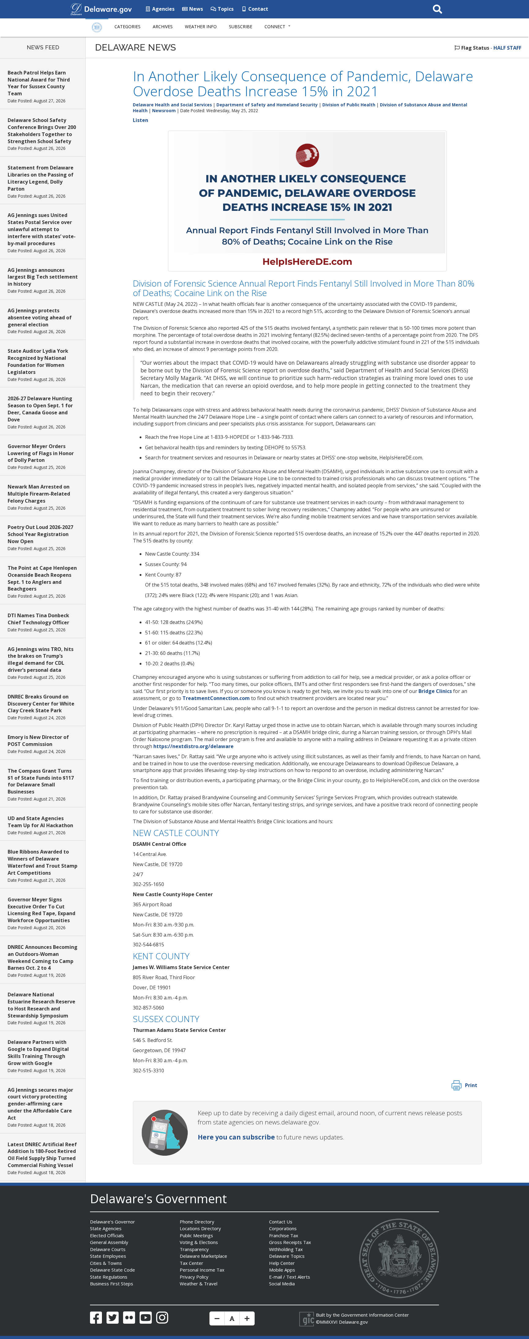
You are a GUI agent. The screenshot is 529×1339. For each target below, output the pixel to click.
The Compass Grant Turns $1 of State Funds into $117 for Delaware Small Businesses (41, 781)
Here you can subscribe (236, 1137)
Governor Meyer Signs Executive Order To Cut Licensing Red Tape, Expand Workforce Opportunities (41, 910)
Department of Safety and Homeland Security (267, 105)
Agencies (162, 9)
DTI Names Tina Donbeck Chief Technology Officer (38, 619)
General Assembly (109, 1242)
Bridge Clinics (435, 691)
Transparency (194, 1249)
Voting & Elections (199, 1242)
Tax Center (191, 1263)
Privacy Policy (194, 1277)
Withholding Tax (286, 1249)
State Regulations (108, 1277)
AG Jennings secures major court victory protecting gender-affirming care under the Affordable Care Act (40, 1103)
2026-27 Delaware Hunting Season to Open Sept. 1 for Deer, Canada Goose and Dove (40, 409)
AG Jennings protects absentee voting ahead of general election (40, 317)
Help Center (282, 1263)
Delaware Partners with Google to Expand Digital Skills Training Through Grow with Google (38, 1053)
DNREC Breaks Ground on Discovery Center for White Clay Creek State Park (41, 703)
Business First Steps (111, 1283)
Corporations (283, 1228)
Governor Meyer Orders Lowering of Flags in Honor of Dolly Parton (41, 453)
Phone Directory (197, 1222)
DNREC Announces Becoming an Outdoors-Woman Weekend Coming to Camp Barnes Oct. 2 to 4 (42, 958)
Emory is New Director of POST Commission (38, 740)
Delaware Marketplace (203, 1256)
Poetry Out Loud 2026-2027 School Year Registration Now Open (40, 534)
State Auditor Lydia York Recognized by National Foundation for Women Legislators (38, 361)
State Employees (108, 1256)
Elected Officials (107, 1235)
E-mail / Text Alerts (289, 1277)
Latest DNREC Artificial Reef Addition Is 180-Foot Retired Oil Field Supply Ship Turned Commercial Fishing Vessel (42, 1155)
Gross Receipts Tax (290, 1242)
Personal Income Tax (202, 1270)
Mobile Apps (282, 1270)
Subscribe (240, 26)
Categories (127, 26)
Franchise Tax (283, 1235)
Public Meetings (196, 1235)
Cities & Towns (106, 1263)
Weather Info (201, 26)
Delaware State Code (112, 1270)
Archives (163, 26)
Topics (225, 9)
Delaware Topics (287, 1256)
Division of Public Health (348, 105)
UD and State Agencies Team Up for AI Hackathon (40, 822)
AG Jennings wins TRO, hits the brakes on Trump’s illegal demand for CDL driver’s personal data (40, 660)
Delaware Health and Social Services (172, 105)
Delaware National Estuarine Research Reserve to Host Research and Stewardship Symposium (41, 1005)
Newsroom (164, 110)
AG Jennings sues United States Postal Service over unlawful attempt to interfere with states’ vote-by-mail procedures (42, 229)
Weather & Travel (198, 1283)
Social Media (282, 1283)
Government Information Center (375, 1315)
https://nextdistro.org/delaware (193, 746)
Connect (274, 26)
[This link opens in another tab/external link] (76, 8)
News (195, 9)
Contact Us (280, 1222)
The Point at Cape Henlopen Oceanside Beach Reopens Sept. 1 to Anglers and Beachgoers (42, 578)
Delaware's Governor (112, 1222)
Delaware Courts (108, 1249)
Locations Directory (200, 1228)
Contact (257, 9)
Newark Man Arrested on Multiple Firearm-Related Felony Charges (39, 493)
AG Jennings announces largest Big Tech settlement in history (43, 277)
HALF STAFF (507, 47)
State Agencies (106, 1228)
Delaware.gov (353, 1322)
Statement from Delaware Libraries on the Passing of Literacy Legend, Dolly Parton (40, 178)
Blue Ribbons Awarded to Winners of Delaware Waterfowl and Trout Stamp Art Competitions (42, 862)
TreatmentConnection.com (216, 698)
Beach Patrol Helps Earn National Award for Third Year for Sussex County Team (39, 83)
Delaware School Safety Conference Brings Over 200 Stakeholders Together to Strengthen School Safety (42, 131)
